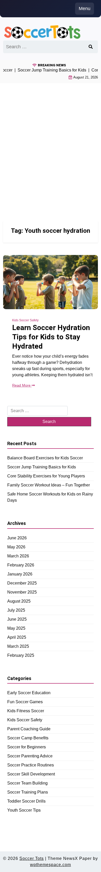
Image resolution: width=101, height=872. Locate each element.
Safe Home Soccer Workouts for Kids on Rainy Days (50, 497)
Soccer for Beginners (26, 747)
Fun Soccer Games (25, 702)
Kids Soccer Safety (25, 320)
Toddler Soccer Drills (26, 801)
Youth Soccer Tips (24, 810)
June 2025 (17, 619)
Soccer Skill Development (31, 774)
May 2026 (16, 547)
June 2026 (17, 538)
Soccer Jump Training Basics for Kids (41, 467)
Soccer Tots (31, 858)
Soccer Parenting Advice (30, 756)
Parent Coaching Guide (29, 729)
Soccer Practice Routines (30, 765)
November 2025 (22, 592)
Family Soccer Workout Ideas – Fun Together (48, 485)
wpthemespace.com (50, 864)
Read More (22, 385)
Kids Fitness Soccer (25, 711)
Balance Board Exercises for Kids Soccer (45, 458)
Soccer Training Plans (27, 792)
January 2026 (19, 574)
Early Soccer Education (29, 693)
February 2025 (20, 655)
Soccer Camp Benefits (27, 738)
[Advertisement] (50, 145)
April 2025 (16, 637)
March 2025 (18, 646)
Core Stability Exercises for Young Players (46, 476)
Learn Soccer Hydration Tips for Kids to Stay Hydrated (51, 337)
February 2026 (20, 565)
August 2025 (19, 601)
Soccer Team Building (27, 783)
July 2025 (16, 610)
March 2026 (18, 556)
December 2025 (22, 583)
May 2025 (16, 628)
